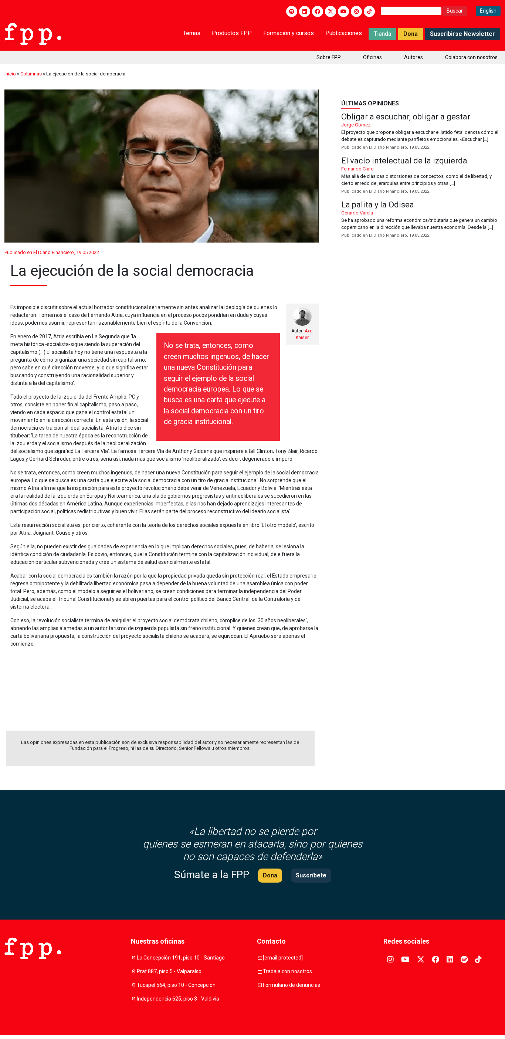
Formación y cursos (288, 33)
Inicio (10, 74)
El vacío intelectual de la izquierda (421, 176)
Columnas (31, 74)
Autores (413, 57)
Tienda (382, 33)
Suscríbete (311, 875)
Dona (410, 33)
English (488, 11)
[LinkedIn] (304, 11)
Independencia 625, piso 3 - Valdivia (178, 999)
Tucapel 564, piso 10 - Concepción (176, 985)
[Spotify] (291, 11)
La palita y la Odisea (421, 220)
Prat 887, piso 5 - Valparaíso (169, 971)
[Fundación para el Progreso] (32, 33)
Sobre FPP (328, 57)
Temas (191, 33)
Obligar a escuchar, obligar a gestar (421, 132)
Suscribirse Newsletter (462, 33)
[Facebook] (317, 11)
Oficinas (372, 57)
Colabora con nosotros (471, 57)
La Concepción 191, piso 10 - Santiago (181, 958)
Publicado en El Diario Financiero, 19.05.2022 (51, 252)
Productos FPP (232, 33)
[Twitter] (330, 11)
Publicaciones (343, 33)
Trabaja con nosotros (287, 971)
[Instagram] (356, 11)
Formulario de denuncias (291, 985)
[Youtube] (343, 11)
